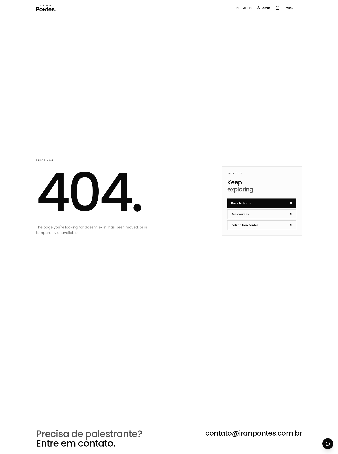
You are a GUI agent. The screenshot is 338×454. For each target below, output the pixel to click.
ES (250, 7)
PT (237, 7)
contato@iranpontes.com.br (253, 433)
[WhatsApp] (327, 443)
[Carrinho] (277, 7)
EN (244, 7)
